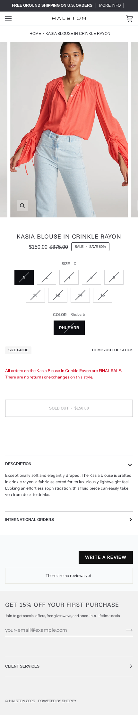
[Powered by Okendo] (21, 560)
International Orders (29, 519)
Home (35, 33)
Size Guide (18, 350)
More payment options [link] (69, 445)
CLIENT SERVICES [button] (22, 666)
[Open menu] (14, 18)
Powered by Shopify (57, 700)
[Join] (124, 630)
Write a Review (105, 557)
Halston (17, 700)
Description (18, 464)
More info (110, 5)
